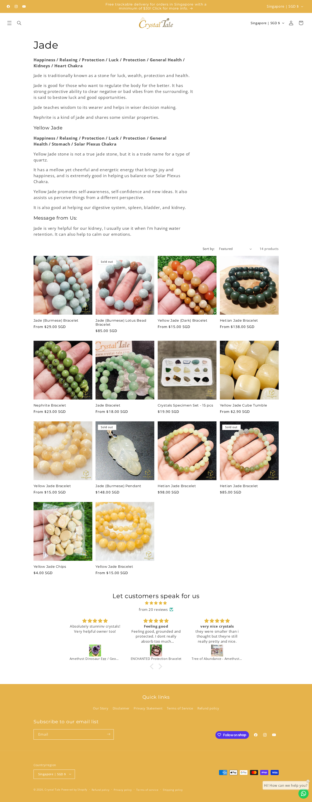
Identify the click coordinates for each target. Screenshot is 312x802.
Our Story (100, 708)
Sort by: (209, 249)
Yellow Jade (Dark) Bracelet (182, 320)
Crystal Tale (52, 789)
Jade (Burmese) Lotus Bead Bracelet (121, 322)
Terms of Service (180, 708)
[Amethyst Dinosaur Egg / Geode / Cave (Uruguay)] (95, 650)
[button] (9, 23)
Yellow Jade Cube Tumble (243, 405)
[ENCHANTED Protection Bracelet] (156, 650)
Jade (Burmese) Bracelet (56, 320)
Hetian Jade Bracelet (239, 320)
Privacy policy (123, 789)
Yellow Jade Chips (50, 567)
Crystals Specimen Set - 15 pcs (185, 405)
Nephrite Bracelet (50, 405)
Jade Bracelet (108, 405)
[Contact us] (303, 793)
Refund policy (208, 708)
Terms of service (147, 789)
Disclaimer (121, 708)
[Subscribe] (108, 734)
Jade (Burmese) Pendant (118, 486)
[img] (156, 603)
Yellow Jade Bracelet (52, 486)
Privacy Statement (148, 708)
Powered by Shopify (74, 789)
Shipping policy (173, 789)
